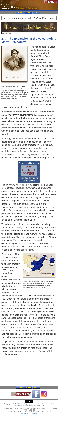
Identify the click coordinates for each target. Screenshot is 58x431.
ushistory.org (25, 404)
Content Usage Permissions (29, 413)
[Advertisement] (29, 370)
